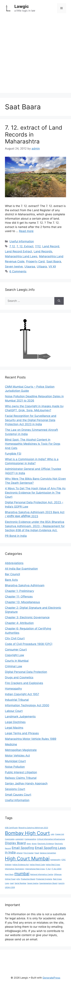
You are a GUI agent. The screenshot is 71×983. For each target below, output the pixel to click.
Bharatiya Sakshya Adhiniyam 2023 (33, 828)
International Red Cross (35, 869)
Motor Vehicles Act (17, 755)
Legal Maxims (14, 727)
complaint (19, 839)
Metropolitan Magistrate (21, 750)
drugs (34, 844)
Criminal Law (13, 666)
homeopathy (55, 860)
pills (18, 879)
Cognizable (10, 839)
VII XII (52, 266)
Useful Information (21, 241)
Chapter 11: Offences (19, 596)
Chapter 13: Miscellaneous (22, 602)
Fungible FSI (13, 453)
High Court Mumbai (27, 858)
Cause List (59, 834)
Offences (58, 874)
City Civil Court (15, 638)
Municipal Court (15, 761)
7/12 (38, 246)
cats (52, 834)
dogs (29, 844)
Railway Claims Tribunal (20, 778)
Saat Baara (53, 261)
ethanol (20, 853)
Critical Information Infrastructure (51, 839)
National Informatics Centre (41, 874)
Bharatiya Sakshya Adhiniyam (24, 585)
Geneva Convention (48, 853)
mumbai (21, 873)
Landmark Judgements (20, 716)
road (12, 883)
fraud (37, 853)
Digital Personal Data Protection (26, 671)
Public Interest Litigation (21, 772)
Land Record (50, 246)
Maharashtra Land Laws (21, 256)
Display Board (15, 843)
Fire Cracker (28, 853)
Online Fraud (10, 879)
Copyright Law (14, 655)
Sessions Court (15, 789)
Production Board (28, 879)
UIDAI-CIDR (10, 887)
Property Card (35, 261)
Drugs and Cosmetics (19, 677)
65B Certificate (11, 828)
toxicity (61, 883)
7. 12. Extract (25, 246)
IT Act (48, 869)
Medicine (11, 744)
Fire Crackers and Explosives (24, 683)
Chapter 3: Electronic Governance (27, 617)
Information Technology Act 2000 (27, 705)
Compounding (30, 839)
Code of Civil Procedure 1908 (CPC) (28, 644)
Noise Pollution (15, 766)
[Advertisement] (35, 57)
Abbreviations (14, 563)
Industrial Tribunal (17, 699)
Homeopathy (13, 688)
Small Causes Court (18, 794)
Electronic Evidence (45, 844)
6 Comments (17, 271)
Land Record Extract (18, 251)
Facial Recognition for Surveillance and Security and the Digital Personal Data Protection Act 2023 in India (30, 420)
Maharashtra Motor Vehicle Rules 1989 (30, 738)
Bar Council (12, 574)
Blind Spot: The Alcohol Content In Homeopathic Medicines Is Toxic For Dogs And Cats (32, 444)
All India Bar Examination (21, 568)
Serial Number (20, 883)
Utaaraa (29, 266)
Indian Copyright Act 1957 (22, 694)
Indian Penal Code (37, 865)
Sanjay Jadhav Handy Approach (26, 783)
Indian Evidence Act (20, 865)
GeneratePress (51, 977)
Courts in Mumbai (17, 660)
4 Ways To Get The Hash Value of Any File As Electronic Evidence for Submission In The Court (35, 492)
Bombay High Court (27, 833)
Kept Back (9, 874)
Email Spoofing (23, 848)
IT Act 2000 (56, 869)
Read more (26, 231)
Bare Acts (11, 579)
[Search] (59, 301)
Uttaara (42, 266)
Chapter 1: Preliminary (19, 591)
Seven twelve (14, 266)
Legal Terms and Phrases (22, 733)
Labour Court (14, 711)
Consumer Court (16, 649)
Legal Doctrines (15, 722)
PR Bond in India (16, 535)
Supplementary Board (48, 883)
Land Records (43, 251)
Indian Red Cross (53, 865)
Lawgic (21, 6)
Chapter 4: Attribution (19, 623)
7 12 (12, 246)
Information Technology (14, 869)
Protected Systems (44, 879)
